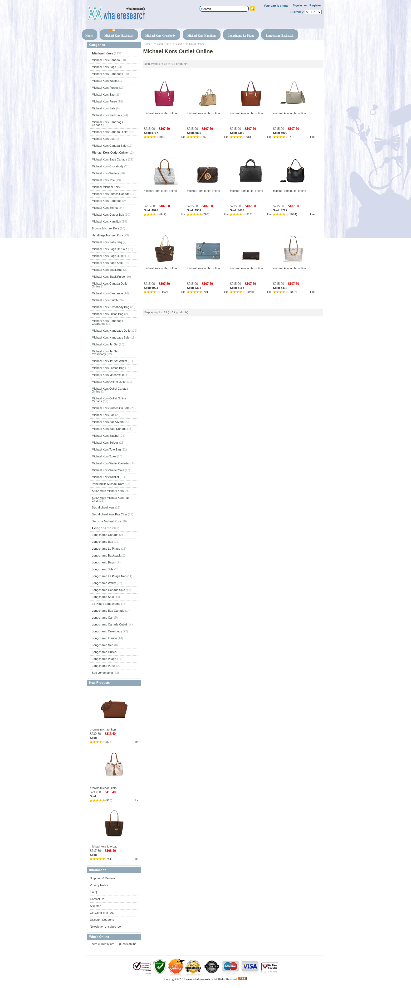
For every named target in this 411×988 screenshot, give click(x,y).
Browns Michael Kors (105, 228)
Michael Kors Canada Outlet (110, 132)
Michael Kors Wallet (104, 80)
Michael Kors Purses (105, 87)
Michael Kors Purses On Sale (111, 408)
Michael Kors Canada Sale (109, 145)
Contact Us (97, 899)
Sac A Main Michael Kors (108, 491)
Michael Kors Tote (103, 180)
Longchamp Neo (102, 645)
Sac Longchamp (102, 672)
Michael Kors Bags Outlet (108, 256)
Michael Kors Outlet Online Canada (109, 400)
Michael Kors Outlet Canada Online (110, 390)
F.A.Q (93, 892)
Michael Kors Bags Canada (109, 159)
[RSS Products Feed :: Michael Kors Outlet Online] (242, 979)
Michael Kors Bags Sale (107, 263)
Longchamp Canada (105, 535)
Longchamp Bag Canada (108, 610)
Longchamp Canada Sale (108, 590)
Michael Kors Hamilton (201, 35)
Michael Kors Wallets (105, 173)
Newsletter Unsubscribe (105, 926)
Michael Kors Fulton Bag (107, 314)
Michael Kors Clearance (107, 293)
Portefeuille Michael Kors (108, 484)
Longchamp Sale (103, 597)
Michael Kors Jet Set (105, 344)
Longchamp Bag (102, 541)
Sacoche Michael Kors (106, 521)
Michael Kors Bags (104, 67)
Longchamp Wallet (104, 583)
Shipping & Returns (102, 878)
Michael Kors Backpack (118, 35)
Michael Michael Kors (106, 187)
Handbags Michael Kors (107, 235)
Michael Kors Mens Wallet (108, 375)
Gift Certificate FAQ (102, 913)
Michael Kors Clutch (105, 300)
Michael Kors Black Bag (107, 269)
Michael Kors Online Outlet (109, 381)
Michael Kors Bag (103, 94)
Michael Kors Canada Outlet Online (110, 285)
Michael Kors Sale (103, 108)
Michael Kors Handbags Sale (111, 337)
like (136, 742)
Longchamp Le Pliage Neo (109, 576)
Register (315, 5)
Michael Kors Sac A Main (108, 422)
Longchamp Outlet (104, 652)
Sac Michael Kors (103, 507)
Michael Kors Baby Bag (107, 242)
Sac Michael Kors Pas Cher (109, 514)
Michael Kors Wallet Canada (110, 463)
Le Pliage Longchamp (106, 603)
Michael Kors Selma (105, 207)
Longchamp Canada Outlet (109, 624)
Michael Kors (161, 44)
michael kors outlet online (160, 113)
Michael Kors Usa (103, 138)
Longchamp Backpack (280, 35)
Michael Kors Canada (106, 60)
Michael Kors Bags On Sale (109, 249)
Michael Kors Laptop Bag (108, 368)
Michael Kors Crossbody (160, 35)
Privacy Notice (99, 885)
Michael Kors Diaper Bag (108, 214)
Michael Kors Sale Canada (109, 429)
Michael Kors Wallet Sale (108, 470)
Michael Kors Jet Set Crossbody (105, 353)
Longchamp (102, 528)
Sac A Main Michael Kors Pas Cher (110, 499)
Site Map (95, 906)
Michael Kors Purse (104, 101)
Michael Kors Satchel (105, 435)
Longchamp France (104, 638)
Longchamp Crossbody (107, 631)
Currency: (296, 12)
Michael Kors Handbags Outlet (111, 330)
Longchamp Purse (104, 666)
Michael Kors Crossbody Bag (110, 307)
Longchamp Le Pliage (241, 35)
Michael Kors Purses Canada (111, 194)
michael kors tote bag (103, 846)
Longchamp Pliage (104, 659)
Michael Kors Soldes (105, 442)
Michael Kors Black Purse (108, 276)
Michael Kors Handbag (107, 201)
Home (89, 35)
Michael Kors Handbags (107, 74)
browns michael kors (103, 729)
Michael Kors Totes (104, 456)
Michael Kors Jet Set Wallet (109, 361)
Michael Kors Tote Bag (106, 449)
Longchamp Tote (102, 569)
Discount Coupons (102, 919)
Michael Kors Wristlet (105, 477)
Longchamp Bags (103, 562)
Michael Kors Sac (103, 415)
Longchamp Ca (102, 617)
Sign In (297, 5)
